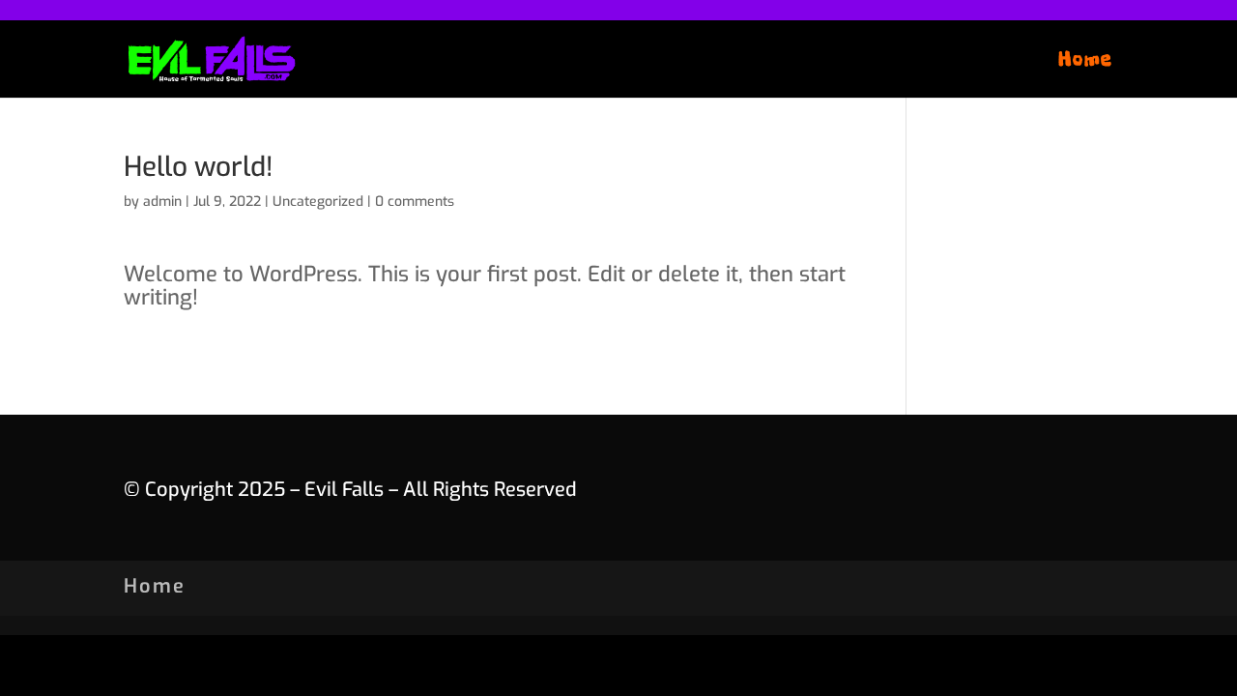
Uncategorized (318, 201)
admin (162, 201)
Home (1085, 62)
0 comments (414, 201)
